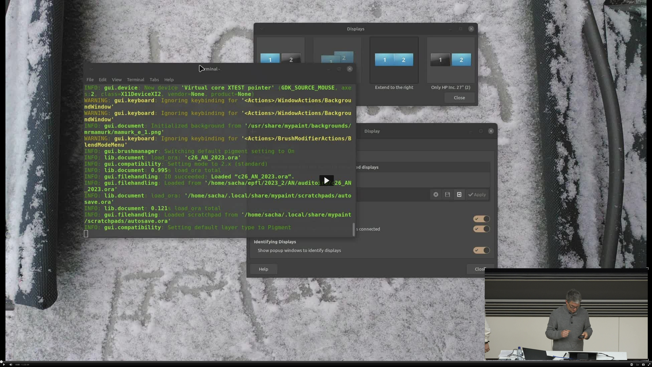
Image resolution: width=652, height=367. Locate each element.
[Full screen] (649, 364)
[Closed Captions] (632, 364)
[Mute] (11, 364)
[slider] (326, 361)
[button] (326, 180)
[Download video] (643, 364)
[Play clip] (4, 364)
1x (637, 364)
